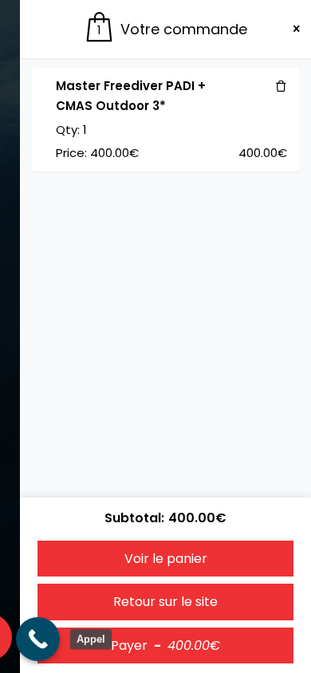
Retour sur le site (165, 601)
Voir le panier (165, 558)
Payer (165, 645)
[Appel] (38, 639)
